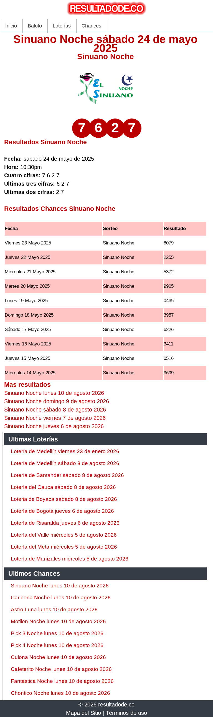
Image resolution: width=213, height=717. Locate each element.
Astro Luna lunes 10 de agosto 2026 (54, 609)
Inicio (11, 26)
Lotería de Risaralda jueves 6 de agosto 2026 (65, 523)
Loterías (62, 26)
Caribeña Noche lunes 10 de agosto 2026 (61, 597)
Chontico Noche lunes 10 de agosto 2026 (60, 693)
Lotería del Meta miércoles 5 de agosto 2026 (64, 547)
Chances (91, 26)
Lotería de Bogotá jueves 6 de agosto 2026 (62, 511)
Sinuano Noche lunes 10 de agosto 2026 (60, 586)
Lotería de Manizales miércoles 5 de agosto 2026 (69, 559)
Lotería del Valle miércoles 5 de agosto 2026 (64, 535)
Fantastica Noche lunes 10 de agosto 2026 (62, 681)
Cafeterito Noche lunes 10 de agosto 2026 (61, 669)
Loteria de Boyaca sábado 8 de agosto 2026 (64, 499)
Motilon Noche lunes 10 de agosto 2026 (58, 621)
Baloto (35, 26)
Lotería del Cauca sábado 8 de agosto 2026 (63, 487)
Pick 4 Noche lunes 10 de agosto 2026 (57, 645)
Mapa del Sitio (83, 713)
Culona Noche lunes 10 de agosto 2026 (58, 657)
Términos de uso (126, 713)
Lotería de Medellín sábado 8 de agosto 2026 (65, 463)
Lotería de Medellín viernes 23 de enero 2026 (65, 451)
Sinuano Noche (105, 56)
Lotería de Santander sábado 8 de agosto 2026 (67, 475)
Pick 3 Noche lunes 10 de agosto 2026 (57, 633)
